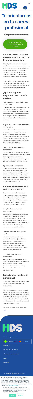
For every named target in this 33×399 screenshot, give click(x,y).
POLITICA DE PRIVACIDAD (10, 349)
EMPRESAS (6, 362)
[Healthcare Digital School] (13, 5)
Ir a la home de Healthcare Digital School (15, 44)
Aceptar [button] (12, 395)
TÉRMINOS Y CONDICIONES (10, 354)
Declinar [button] (20, 395)
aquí (4, 310)
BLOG (5, 358)
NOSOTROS (6, 345)
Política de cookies (13, 385)
